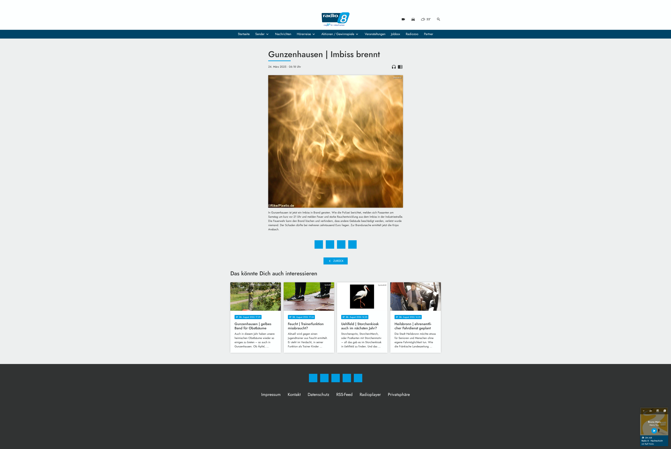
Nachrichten (283, 34)
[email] (261, 19)
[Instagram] (240, 19)
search (438, 19)
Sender (260, 34)
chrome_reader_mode (400, 66)
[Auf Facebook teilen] (319, 244)
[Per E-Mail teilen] (352, 244)
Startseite (244, 34)
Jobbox (395, 34)
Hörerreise (304, 34)
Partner (428, 34)
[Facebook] (233, 19)
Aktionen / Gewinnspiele (337, 34)
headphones (393, 66)
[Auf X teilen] (330, 244)
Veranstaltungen (375, 34)
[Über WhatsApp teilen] (341, 244)
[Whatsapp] (247, 19)
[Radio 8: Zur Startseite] (335, 19)
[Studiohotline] (254, 19)
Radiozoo (412, 34)
